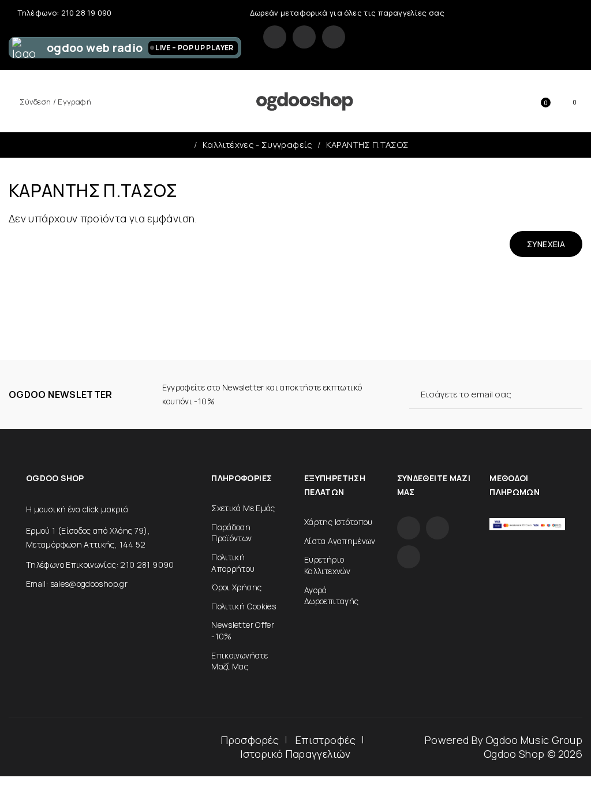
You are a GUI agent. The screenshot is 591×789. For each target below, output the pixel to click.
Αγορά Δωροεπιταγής (331, 596)
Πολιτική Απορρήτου (233, 563)
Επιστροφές (326, 740)
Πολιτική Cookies (243, 606)
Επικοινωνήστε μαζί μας (239, 661)
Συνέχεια (546, 244)
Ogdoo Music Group (533, 740)
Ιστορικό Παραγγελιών (295, 754)
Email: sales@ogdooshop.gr (77, 583)
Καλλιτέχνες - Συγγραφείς (258, 145)
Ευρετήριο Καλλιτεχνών (327, 565)
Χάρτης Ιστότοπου (338, 521)
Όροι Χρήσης (236, 587)
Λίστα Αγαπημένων (340, 540)
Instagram (304, 37)
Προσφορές (250, 740)
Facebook (274, 37)
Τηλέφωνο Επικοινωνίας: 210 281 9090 (100, 564)
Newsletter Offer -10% (242, 630)
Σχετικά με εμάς (243, 508)
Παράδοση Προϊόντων (231, 533)
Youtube (333, 37)
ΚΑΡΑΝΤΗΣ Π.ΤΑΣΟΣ (367, 145)
